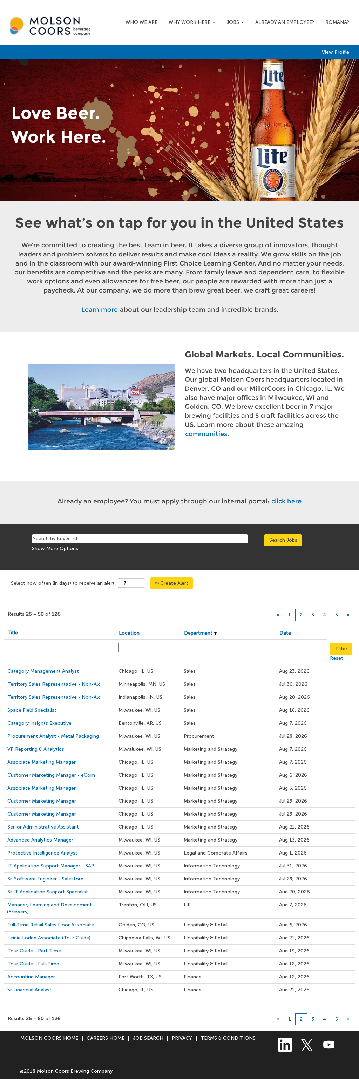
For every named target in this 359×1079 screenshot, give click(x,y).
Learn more (99, 310)
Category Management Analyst (43, 671)
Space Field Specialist (31, 710)
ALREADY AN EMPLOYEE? (284, 22)
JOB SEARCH (148, 1038)
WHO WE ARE (141, 22)
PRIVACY (182, 1038)
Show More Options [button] (55, 548)
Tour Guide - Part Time (34, 951)
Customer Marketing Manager (41, 801)
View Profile (335, 52)
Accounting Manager (31, 977)
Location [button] (129, 633)
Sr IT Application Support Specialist (47, 892)
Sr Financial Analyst (29, 990)
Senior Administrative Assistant (43, 827)
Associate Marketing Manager (41, 762)
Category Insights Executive (39, 723)
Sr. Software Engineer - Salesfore (45, 879)
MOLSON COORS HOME (49, 1038)
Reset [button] (336, 658)
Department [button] (199, 633)
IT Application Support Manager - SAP (50, 866)
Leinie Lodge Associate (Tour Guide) (48, 938)
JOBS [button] (233, 22)
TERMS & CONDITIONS (228, 1038)
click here (286, 501)
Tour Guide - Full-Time (33, 964)
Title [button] (12, 633)
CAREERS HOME (105, 1038)
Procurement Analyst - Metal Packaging (53, 736)
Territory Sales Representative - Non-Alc (54, 684)
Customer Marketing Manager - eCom (51, 775)
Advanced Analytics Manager (40, 840)
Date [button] (285, 633)
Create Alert (173, 583)
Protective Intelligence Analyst (42, 853)
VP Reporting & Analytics (35, 749)
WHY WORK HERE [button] (190, 22)
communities (206, 434)
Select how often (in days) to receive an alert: (63, 583)
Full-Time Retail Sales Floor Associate (50, 925)
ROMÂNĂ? (337, 22)
